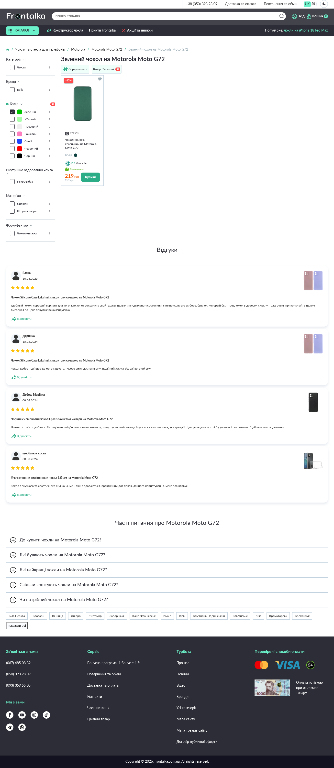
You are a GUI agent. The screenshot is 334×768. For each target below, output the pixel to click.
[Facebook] (9, 715)
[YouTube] (22, 715)
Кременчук (302, 615)
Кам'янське (240, 615)
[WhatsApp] (22, 727)
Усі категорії (186, 708)
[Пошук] (282, 16)
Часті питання (98, 708)
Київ (258, 615)
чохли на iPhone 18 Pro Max (306, 30)
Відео (181, 685)
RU (314, 4)
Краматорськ (278, 615)
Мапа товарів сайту (192, 730)
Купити (90, 177)
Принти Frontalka (102, 30)
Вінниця (57, 615)
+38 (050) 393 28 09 (201, 4)
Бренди (183, 697)
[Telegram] (9, 727)
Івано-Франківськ (144, 615)
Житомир (95, 615)
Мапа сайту (186, 719)
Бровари (38, 615)
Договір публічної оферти (197, 742)
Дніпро (76, 615)
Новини (183, 674)
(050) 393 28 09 (18, 674)
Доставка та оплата (240, 4)
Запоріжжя (117, 615)
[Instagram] (34, 715)
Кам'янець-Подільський (209, 615)
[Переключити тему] (324, 4)
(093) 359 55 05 (18, 685)
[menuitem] (307, 4)
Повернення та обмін (280, 4)
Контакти (94, 697)
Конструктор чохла (68, 30)
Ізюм (182, 615)
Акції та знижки (140, 30)
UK (307, 4)
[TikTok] (46, 715)
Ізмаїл (167, 615)
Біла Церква (17, 615)
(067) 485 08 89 (18, 663)
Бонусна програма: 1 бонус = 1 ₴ (113, 663)
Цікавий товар (98, 719)
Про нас (183, 663)
